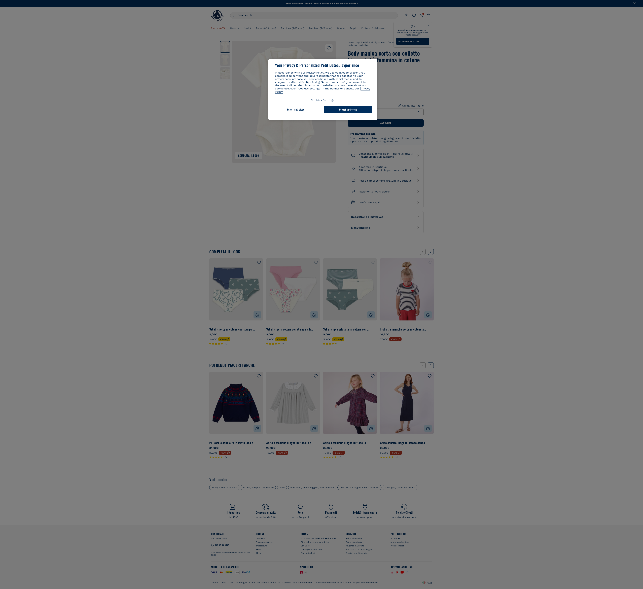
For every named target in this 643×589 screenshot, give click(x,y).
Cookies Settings (323, 100)
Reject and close (295, 109)
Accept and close (348, 109)
